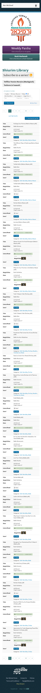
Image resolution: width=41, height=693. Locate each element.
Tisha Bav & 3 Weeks (19, 353)
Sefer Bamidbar (24, 140)
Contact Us (23, 678)
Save (17, 137)
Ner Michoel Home (11, 678)
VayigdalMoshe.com (28, 681)
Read (16, 194)
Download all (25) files (33, 118)
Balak (29, 414)
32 (26, 111)
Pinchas (30, 310)
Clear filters (34, 103)
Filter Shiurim (9, 103)
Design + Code (22, 689)
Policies (32, 678)
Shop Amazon (20, 684)
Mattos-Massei (32, 140)
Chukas (30, 580)
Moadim (35, 351)
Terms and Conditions (12, 681)
